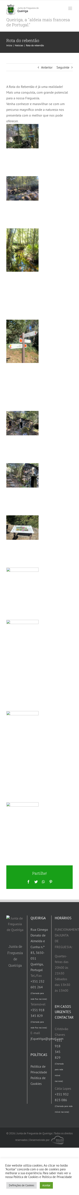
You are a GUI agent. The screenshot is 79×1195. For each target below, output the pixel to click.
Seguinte (62, 67)
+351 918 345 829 (59, 1060)
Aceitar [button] (46, 1185)
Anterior (46, 67)
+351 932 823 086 (63, 1102)
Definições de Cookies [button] (21, 1185)
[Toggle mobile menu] (70, 8)
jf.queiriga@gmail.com (47, 1038)
